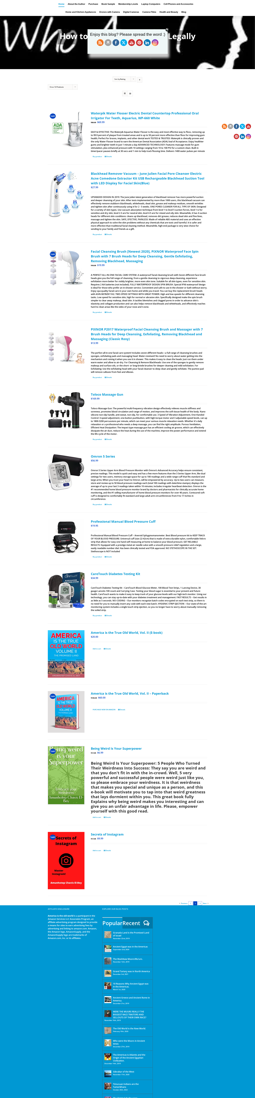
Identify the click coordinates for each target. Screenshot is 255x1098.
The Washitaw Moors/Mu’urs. (128, 959)
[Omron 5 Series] (66, 472)
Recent (131, 923)
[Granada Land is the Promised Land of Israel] (107, 934)
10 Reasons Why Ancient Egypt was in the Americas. (130, 985)
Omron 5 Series (103, 456)
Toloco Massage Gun (107, 394)
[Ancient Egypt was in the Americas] (107, 948)
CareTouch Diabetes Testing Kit (115, 574)
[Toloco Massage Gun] (66, 410)
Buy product (97, 156)
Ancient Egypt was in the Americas (130, 946)
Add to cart (97, 649)
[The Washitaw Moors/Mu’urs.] (107, 961)
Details (109, 156)
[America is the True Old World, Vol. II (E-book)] (66, 654)
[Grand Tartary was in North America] (107, 973)
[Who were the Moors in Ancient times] (107, 1042)
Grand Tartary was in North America (131, 971)
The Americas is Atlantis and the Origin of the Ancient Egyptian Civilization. (129, 1057)
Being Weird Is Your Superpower (116, 748)
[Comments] (146, 923)
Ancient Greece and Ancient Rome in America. (131, 999)
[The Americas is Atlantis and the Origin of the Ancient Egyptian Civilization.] (107, 1056)
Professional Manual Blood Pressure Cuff (123, 521)
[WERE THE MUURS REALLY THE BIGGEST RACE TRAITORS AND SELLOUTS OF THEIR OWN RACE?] (107, 1013)
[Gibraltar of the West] (107, 1073)
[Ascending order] (139, 80)
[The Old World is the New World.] (107, 1030)
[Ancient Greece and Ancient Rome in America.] (107, 999)
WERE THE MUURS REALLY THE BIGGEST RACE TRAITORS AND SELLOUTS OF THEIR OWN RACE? (129, 1014)
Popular (112, 923)
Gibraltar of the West (123, 1071)
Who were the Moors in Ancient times (129, 1042)
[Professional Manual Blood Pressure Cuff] (66, 537)
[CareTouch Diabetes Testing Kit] (66, 589)
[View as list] (130, 93)
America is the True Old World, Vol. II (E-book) (126, 632)
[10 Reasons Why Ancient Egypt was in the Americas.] (107, 985)
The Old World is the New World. (129, 1028)
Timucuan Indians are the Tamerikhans (126, 1085)
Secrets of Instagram (107, 834)
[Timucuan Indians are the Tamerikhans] (107, 1086)
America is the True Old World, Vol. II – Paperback (130, 693)
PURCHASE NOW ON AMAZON (104, 709)
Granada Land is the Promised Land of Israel (131, 934)
